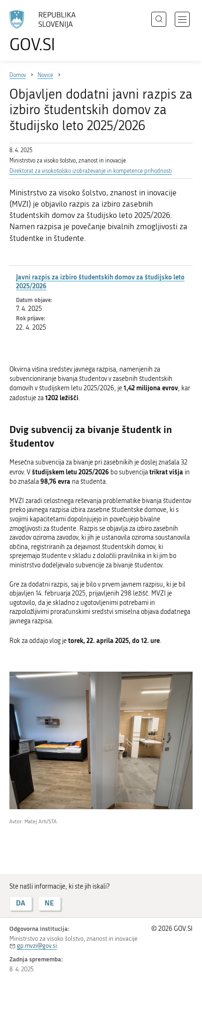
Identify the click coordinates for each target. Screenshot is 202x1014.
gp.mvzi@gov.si (37, 945)
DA (20, 903)
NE (49, 903)
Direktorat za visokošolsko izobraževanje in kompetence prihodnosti (90, 171)
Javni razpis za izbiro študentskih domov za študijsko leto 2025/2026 (100, 281)
